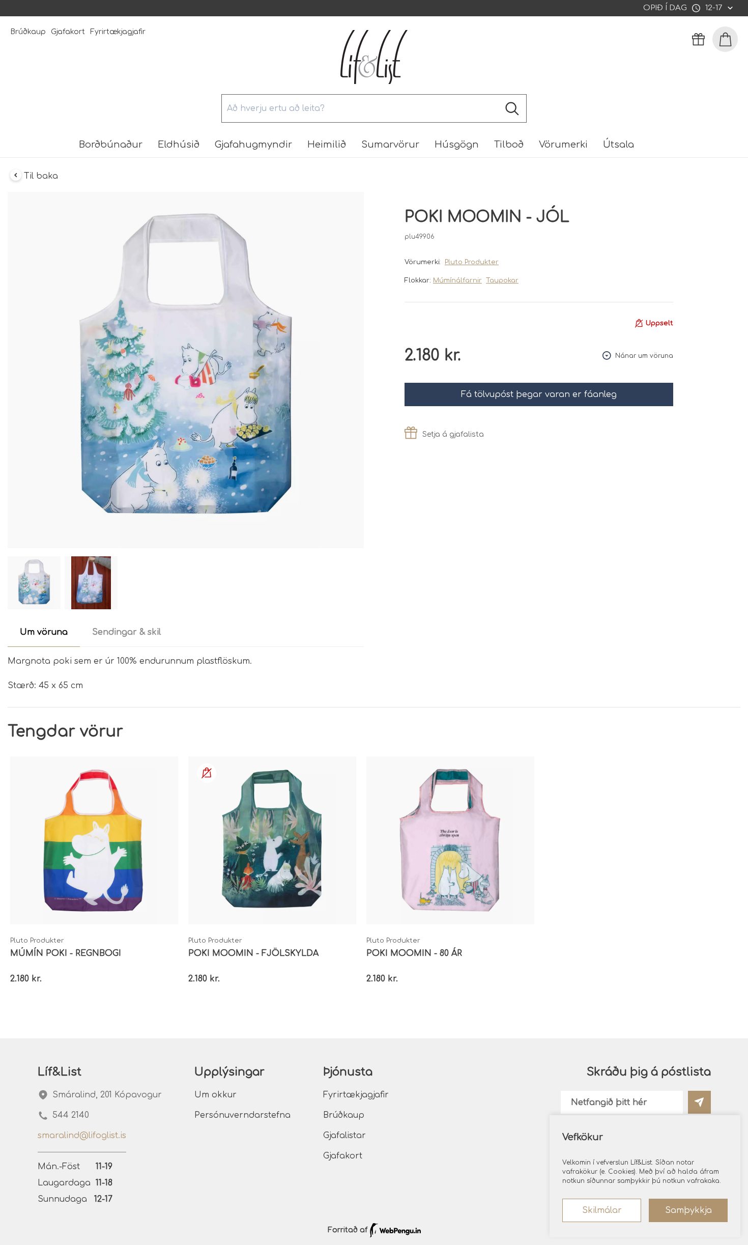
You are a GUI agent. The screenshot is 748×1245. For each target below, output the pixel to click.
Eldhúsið (178, 144)
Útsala (618, 144)
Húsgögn (457, 144)
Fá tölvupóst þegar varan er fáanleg (539, 394)
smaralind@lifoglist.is (82, 1135)
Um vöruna (44, 632)
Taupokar (502, 280)
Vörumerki (563, 144)
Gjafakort (68, 32)
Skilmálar (602, 1210)
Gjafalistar (344, 1135)
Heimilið (326, 144)
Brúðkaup (28, 32)
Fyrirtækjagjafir (118, 32)
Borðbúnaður (110, 144)
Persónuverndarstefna (242, 1115)
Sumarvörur (390, 144)
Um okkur (215, 1094)
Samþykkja (688, 1210)
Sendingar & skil (126, 632)
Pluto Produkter (472, 262)
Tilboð (509, 144)
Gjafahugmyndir (253, 144)
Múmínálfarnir (457, 280)
